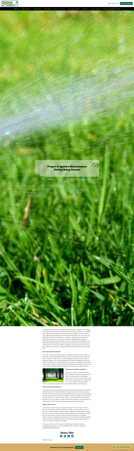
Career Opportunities (73, 9)
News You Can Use (59, 9)
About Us (17, 9)
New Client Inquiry (126, 3)
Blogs (50, 440)
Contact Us (85, 9)
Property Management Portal (111, 9)
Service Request (95, 9)
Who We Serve (26, 9)
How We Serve (37, 9)
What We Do (47, 9)
